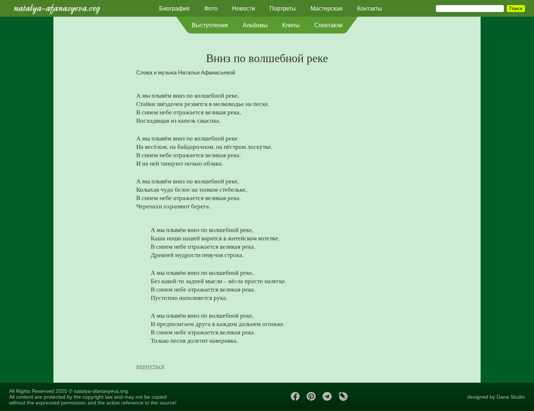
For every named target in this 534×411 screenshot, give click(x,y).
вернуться (150, 365)
